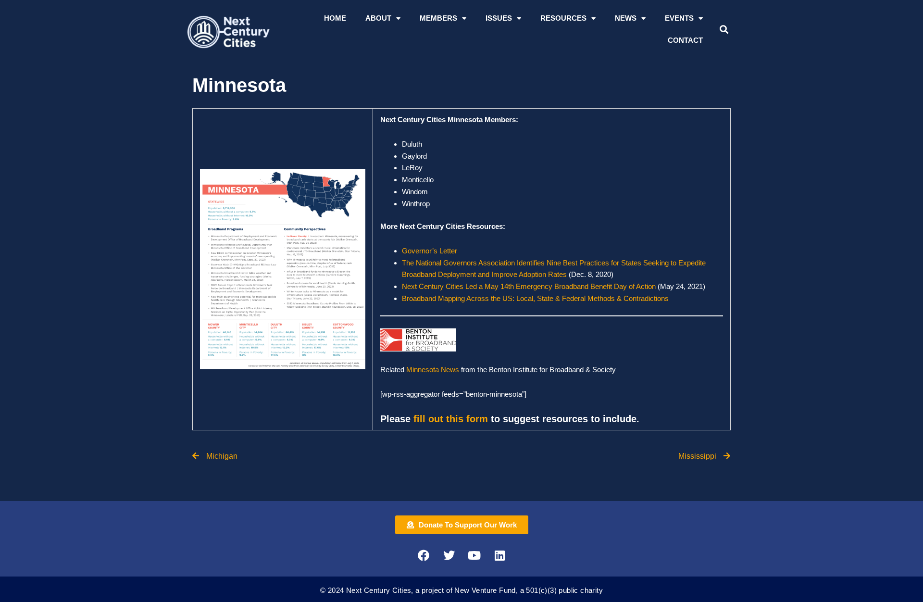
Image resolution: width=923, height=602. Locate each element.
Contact (685, 40)
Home (335, 18)
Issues (499, 18)
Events (679, 18)
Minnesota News (433, 369)
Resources (563, 18)
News (625, 18)
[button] (724, 30)
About (378, 18)
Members (438, 18)
